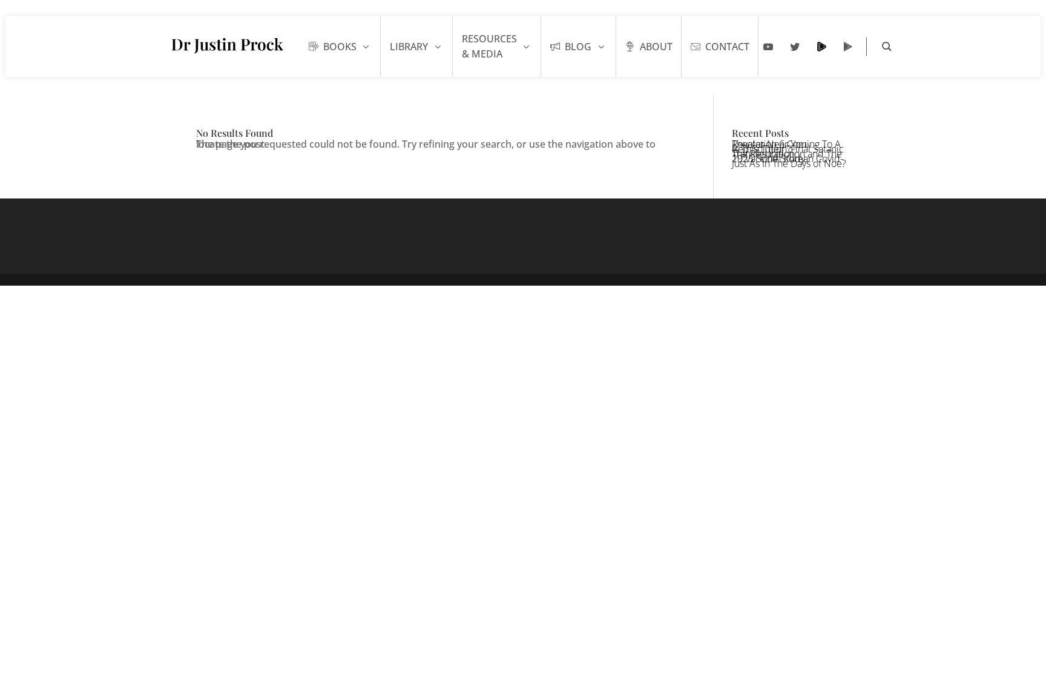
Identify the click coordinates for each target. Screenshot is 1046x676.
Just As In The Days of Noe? (789, 163)
